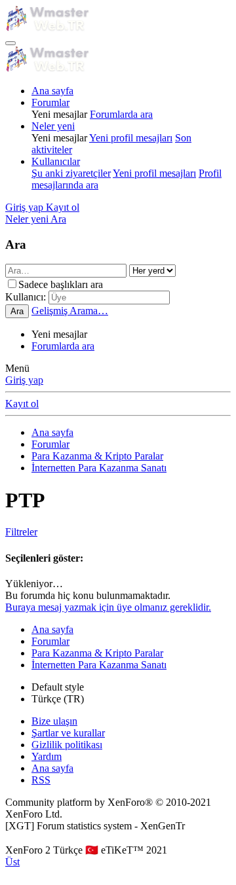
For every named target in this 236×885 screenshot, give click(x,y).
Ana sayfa (52, 90)
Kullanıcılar (55, 161)
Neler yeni (53, 126)
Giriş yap (24, 380)
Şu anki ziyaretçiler (71, 173)
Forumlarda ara (121, 114)
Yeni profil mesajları (130, 137)
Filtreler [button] (21, 531)
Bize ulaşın (54, 721)
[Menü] (10, 43)
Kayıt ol (22, 403)
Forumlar (50, 102)
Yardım (46, 756)
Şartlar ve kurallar (68, 732)
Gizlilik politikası (66, 744)
